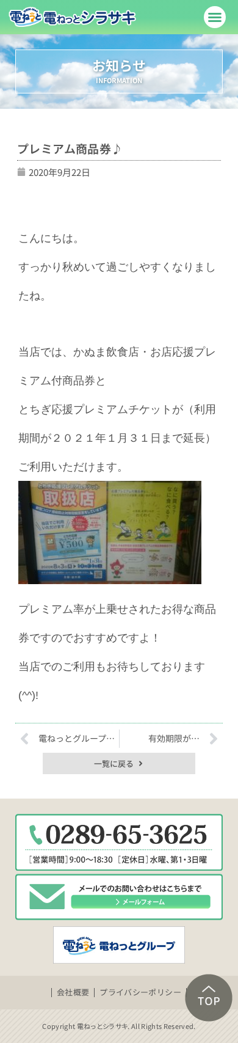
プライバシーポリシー (140, 992)
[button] (215, 17)
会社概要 (73, 992)
